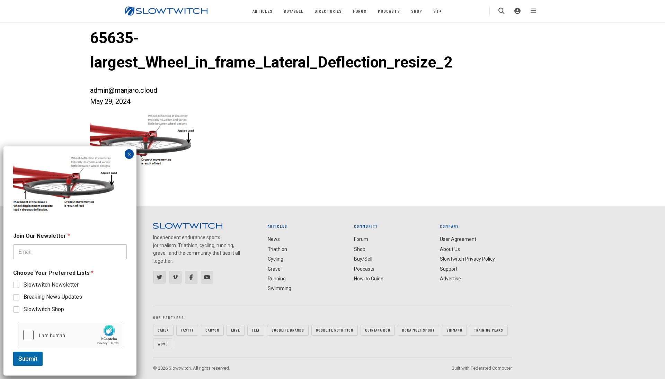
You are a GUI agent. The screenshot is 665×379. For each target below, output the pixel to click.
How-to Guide (368, 278)
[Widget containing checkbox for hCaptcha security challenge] (70, 335)
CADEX (163, 329)
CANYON (212, 329)
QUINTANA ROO (377, 329)
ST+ (437, 11)
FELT (256, 329)
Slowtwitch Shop (44, 309)
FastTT (187, 329)
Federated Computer (491, 368)
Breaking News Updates (53, 297)
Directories (328, 11)
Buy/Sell (293, 11)
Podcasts (389, 11)
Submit (27, 358)
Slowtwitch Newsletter (51, 284)
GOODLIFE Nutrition (334, 329)
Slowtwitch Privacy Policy (467, 259)
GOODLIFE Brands (288, 329)
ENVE (235, 329)
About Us (450, 249)
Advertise (450, 278)
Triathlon (277, 249)
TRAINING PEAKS (488, 329)
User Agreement (458, 239)
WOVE (163, 343)
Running (277, 278)
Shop (416, 11)
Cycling (275, 259)
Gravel (275, 269)
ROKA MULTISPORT (418, 329)
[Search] (501, 11)
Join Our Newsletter (41, 236)
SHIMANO (454, 329)
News (274, 239)
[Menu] (533, 11)
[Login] (517, 11)
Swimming (279, 288)
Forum (360, 11)
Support (449, 269)
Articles (262, 11)
